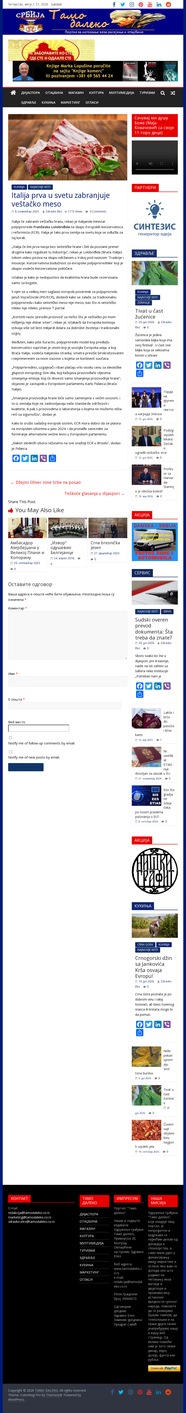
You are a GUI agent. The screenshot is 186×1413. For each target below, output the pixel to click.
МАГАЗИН (76, 92)
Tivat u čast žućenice (149, 313)
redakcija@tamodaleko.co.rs (29, 1213)
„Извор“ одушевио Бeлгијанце (62, 547)
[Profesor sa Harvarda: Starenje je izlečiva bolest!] (146, 467)
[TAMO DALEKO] (13, 93)
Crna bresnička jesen (105, 545)
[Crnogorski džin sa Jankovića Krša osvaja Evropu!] (155, 916)
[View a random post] (173, 92)
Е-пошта (16, 699)
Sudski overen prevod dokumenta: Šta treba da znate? (154, 628)
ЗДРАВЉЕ (28, 102)
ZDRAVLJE (143, 303)
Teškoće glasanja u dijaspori (94, 493)
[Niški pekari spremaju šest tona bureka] (146, 1049)
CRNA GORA (145, 944)
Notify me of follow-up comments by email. (41, 743)
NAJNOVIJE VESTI (40, 187)
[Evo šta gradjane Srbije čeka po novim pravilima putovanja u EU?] (146, 788)
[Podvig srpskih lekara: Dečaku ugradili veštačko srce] (146, 428)
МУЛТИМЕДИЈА (121, 92)
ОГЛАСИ (92, 102)
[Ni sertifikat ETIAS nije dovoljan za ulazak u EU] (146, 749)
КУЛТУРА (96, 92)
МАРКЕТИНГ (70, 102)
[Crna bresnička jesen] (107, 520)
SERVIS (167, 611)
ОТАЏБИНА (54, 92)
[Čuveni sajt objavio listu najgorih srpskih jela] (146, 1122)
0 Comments (97, 211)
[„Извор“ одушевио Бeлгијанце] (67, 520)
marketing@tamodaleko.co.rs (29, 1217)
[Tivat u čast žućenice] (155, 263)
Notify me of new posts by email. (34, 757)
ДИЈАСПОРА (30, 92)
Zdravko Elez (54, 211)
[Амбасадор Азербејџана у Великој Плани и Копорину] (27, 520)
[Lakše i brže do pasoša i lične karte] (146, 710)
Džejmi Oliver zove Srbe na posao (45, 482)
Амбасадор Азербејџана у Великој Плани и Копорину (27, 550)
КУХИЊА (48, 102)
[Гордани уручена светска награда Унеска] (146, 389)
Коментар (17, 608)
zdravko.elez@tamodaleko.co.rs (31, 1221)
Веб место (16, 722)
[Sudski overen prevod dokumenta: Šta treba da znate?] (155, 583)
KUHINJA (19, 187)
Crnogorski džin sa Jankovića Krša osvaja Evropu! (153, 966)
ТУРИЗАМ (147, 92)
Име (13, 673)
